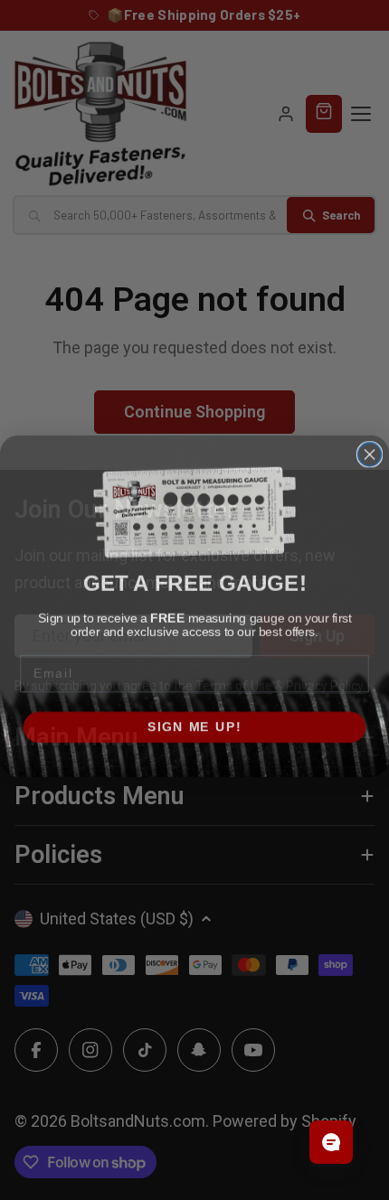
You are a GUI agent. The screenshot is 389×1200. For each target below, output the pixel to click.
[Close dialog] (370, 448)
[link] (194, 506)
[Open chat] (331, 1142)
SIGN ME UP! (194, 720)
